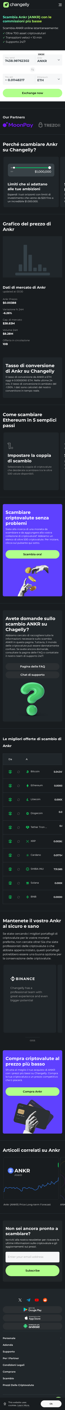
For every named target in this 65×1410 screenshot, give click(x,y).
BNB (33, 896)
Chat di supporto (32, 674)
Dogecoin (37, 813)
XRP (33, 841)
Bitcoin (35, 771)
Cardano (36, 854)
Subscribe (32, 1270)
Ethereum (37, 785)
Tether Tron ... (39, 827)
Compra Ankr (32, 1091)
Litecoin (35, 799)
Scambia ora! (32, 554)
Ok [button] (51, 1403)
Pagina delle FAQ (32, 666)
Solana (35, 882)
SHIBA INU (37, 868)
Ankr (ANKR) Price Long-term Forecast (27, 1204)
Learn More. (23, 1405)
